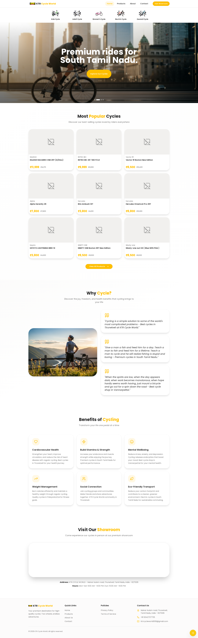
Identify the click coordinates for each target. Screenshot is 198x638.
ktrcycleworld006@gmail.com (154, 621)
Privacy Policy (107, 610)
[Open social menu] (193, 633)
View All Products (97, 266)
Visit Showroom (161, 4)
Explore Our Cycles (99, 73)
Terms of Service (108, 614)
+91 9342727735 (148, 617)
